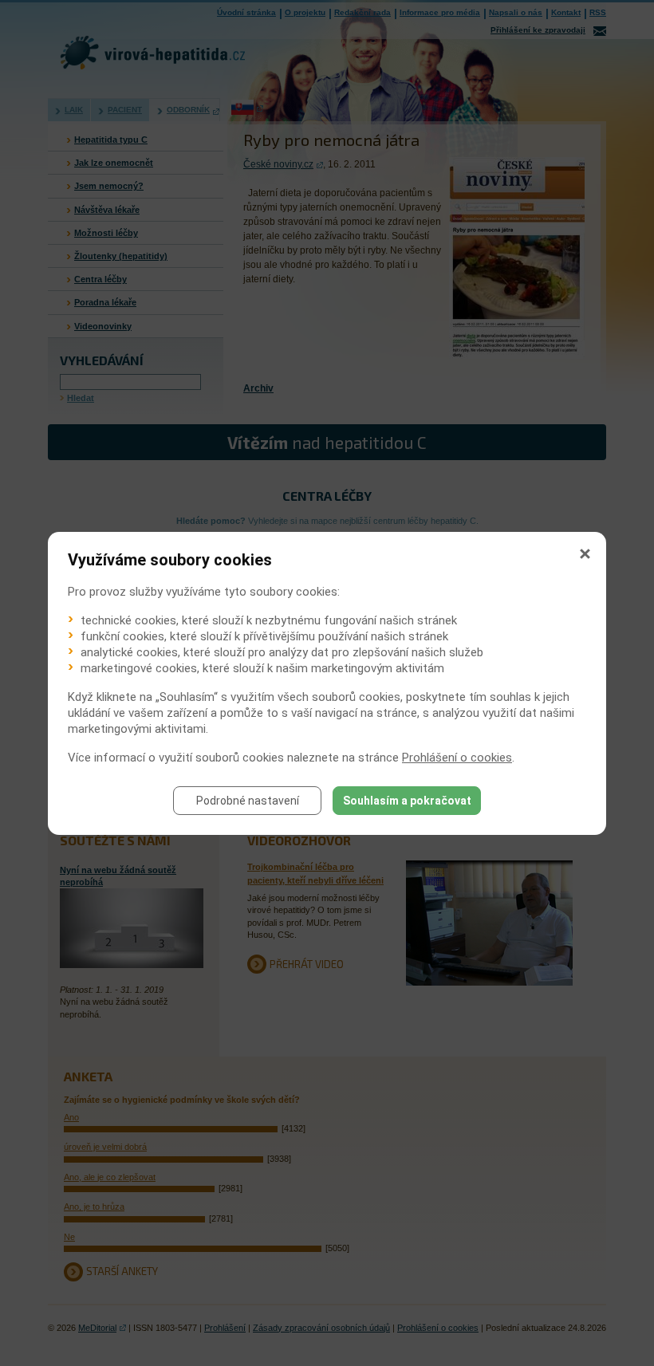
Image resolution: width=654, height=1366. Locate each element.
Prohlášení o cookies (457, 757)
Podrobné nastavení (247, 800)
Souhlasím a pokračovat (407, 800)
